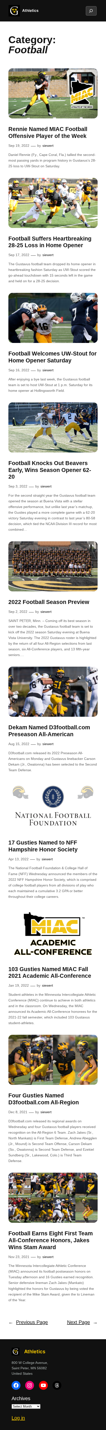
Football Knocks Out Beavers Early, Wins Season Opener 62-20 (49, 470)
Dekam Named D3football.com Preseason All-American (49, 730)
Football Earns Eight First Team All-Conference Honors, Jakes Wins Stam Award (50, 1240)
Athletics (30, 10)
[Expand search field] (91, 10)
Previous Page (28, 1322)
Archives (21, 1398)
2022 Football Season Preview (48, 602)
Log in (18, 1418)
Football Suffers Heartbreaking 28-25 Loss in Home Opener (49, 242)
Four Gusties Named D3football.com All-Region (43, 1099)
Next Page (82, 1322)
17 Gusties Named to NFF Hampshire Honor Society (43, 846)
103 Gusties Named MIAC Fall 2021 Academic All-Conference (49, 972)
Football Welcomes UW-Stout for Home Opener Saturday (52, 357)
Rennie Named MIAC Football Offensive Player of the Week (47, 132)
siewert (47, 146)
